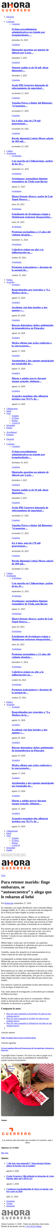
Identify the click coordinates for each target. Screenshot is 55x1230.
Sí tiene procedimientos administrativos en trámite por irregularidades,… (28, 32)
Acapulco (10, 282)
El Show (15, 418)
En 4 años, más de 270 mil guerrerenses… (26, 122)
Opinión (15, 416)
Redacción (9, 903)
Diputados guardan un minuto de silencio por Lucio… (30, 51)
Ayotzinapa (11, 153)
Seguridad (10, 425)
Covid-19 (16, 423)
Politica (9, 280)
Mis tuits (4, 1153)
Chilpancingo (12, 408)
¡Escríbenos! (11, 432)
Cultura (9, 151)
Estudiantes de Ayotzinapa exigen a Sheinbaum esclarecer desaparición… (32, 215)
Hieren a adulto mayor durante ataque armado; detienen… (29, 380)
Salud (8, 411)
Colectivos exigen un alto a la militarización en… (28, 251)
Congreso (10, 21)
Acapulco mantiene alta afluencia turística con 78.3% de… (30, 397)
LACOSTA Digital (33, 1226)
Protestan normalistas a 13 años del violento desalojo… (31, 233)
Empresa (10, 435)
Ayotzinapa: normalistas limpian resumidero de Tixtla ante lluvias (30, 180)
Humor (15, 420)
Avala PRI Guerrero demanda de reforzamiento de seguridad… (30, 87)
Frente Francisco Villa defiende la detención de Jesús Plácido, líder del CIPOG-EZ (30, 1177)
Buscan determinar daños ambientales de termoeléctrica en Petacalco (32, 327)
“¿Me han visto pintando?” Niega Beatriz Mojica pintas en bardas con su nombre (28, 1164)
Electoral (10, 17)
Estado (9, 428)
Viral (8, 413)
